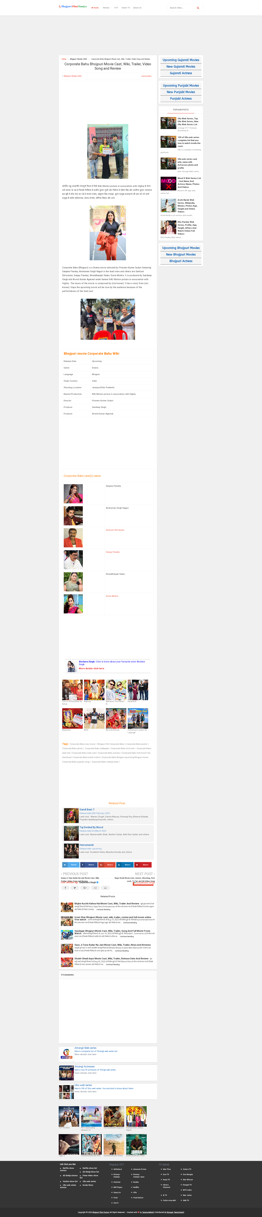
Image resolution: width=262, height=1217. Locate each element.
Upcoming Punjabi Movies (181, 85)
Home (96, 8)
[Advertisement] (131, 35)
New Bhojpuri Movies (181, 254)
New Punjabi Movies (181, 92)
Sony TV (166, 1180)
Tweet (73, 865)
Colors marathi (169, 1200)
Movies (106, 8)
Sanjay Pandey (113, 552)
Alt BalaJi (118, 1169)
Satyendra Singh (87, 882)
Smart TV (126, 8)
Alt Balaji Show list (91, 1172)
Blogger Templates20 (175, 1212)
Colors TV (187, 1169)
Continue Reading (103, 909)
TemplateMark (148, 1212)
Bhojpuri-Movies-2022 (73, 76)
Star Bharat (188, 1180)
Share (91, 865)
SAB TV (186, 1200)
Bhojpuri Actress (180, 261)
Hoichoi (117, 1182)
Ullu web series (89, 1181)
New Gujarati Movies (180, 66)
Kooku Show (88, 1185)
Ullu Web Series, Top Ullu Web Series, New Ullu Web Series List (188, 121)
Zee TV (166, 1174)
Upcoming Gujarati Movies (181, 60)
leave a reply (146, 76)
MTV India (187, 1190)
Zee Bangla (188, 1174)
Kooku (136, 1182)
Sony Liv (117, 1192)
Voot (115, 1198)
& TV (165, 1195)
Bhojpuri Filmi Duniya (101, 1212)
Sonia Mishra (112, 596)
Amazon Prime (139, 1169)
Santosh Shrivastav (115, 530)
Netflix (136, 1187)
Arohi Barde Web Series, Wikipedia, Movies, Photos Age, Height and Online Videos (187, 206)
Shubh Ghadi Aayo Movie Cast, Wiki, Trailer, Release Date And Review (111, 958)
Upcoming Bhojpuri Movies (181, 248)
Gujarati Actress (181, 73)
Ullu (135, 1192)
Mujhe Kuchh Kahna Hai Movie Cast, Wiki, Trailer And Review (107, 903)
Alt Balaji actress (70, 1175)
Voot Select (138, 1198)
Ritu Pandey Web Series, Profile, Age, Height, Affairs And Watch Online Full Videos (187, 228)
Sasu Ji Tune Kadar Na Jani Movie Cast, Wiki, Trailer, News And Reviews (113, 944)
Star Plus (167, 1169)
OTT (116, 8)
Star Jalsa (187, 1195)
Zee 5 (116, 1203)
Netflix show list (90, 1168)
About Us (137, 8)
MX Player (118, 1187)
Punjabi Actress (181, 98)
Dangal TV (187, 1185)
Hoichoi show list (70, 1181)
